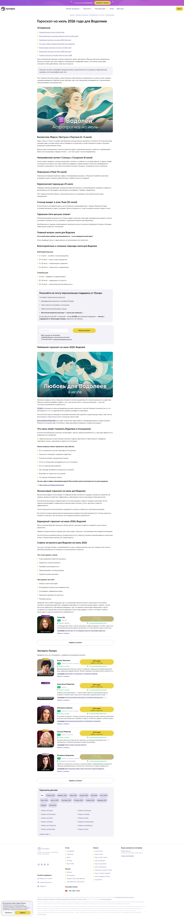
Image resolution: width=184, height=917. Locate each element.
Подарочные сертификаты (76, 878)
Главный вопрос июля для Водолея (51, 32)
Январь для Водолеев (48, 829)
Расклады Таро (100, 9)
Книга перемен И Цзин (102, 876)
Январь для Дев (83, 818)
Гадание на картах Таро (103, 870)
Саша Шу (40, 547)
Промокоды (71, 875)
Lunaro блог (99, 851)
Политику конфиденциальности (46, 899)
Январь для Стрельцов (48, 825)
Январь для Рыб (83, 829)
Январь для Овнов (47, 810)
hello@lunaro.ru (126, 851)
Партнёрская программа (75, 882)
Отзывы (69, 860)
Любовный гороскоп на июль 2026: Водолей (55, 40)
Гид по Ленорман (100, 867)
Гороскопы (87, 9)
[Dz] (47, 864)
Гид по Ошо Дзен (100, 864)
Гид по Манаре (100, 860)
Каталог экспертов (72, 9)
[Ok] (41, 864)
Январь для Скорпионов (86, 821)
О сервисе (70, 851)
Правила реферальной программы (66, 899)
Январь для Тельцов (84, 810)
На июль (102, 15)
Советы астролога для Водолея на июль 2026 (55, 55)
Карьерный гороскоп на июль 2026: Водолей (55, 51)
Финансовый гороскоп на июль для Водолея (55, 48)
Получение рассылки (105, 899)
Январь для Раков (83, 814)
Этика (112, 9)
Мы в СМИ (70, 864)
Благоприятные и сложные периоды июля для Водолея (58, 36)
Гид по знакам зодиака (102, 873)
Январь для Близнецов (48, 814)
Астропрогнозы (93, 15)
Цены (68, 857)
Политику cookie (81, 899)
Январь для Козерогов (85, 825)
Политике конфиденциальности (13, 905)
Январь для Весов (47, 821)
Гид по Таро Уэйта (101, 857)
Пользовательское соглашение (124, 897)
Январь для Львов (47, 818)
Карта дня (120, 9)
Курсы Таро (99, 854)
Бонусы (69, 872)
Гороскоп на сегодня (82, 15)
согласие (47, 335)
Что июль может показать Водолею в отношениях (57, 44)
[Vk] (38, 864)
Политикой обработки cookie (19, 909)
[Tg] (44, 864)
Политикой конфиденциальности (62, 339)
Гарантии (70, 854)
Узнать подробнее (127, 856)
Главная (72, 15)
